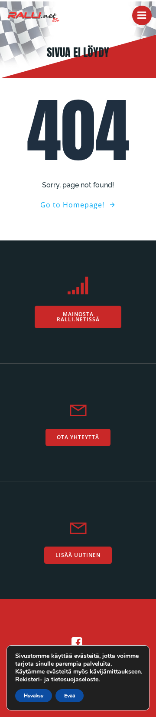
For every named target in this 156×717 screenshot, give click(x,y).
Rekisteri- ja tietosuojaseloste (56, 679)
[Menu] (142, 15)
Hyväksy (33, 695)
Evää (69, 695)
